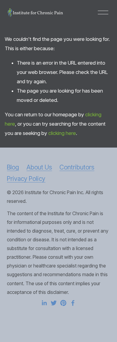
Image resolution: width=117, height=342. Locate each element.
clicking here (62, 133)
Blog (13, 167)
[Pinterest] (63, 303)
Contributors (76, 167)
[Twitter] (54, 303)
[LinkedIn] (44, 303)
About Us (39, 167)
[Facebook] (73, 303)
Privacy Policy (26, 178)
